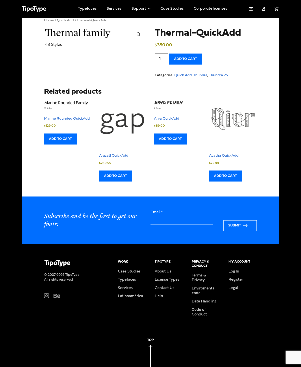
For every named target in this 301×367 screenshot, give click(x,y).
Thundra (200, 75)
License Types (167, 280)
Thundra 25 (218, 75)
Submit (234, 225)
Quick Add (65, 20)
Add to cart (185, 59)
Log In (234, 271)
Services (114, 9)
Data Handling (204, 301)
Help (159, 296)
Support (139, 9)
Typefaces (87, 9)
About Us (163, 271)
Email (156, 212)
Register (236, 280)
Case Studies (172, 9)
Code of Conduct (199, 312)
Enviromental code (203, 290)
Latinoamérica (130, 296)
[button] (139, 34)
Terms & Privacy (199, 277)
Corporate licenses (210, 9)
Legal (233, 288)
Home (49, 20)
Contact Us (164, 288)
